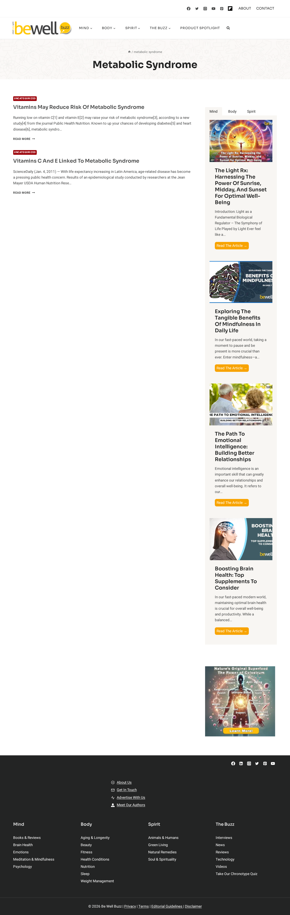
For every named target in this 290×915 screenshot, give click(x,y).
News (220, 845)
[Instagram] (205, 8)
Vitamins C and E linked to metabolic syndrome (76, 161)
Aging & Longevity (95, 837)
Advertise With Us (131, 797)
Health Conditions (95, 859)
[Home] (129, 52)
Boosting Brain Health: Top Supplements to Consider (236, 578)
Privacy (130, 906)
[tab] (213, 111)
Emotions (21, 852)
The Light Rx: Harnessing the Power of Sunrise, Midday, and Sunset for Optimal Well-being (241, 186)
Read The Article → (233, 246)
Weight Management (97, 881)
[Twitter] (197, 8)
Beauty (86, 845)
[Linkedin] (241, 763)
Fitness (86, 852)
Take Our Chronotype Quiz (236, 874)
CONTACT (265, 8)
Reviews (222, 852)
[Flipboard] (230, 8)
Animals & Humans (163, 837)
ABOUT (244, 8)
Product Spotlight (200, 28)
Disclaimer (193, 906)
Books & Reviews (27, 837)
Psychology (22, 866)
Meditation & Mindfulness (33, 859)
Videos (221, 866)
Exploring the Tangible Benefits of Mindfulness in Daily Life (238, 321)
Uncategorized (25, 98)
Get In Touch (127, 790)
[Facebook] (188, 8)
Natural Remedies (162, 852)
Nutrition (88, 866)
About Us (124, 782)
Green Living (158, 845)
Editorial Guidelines (167, 906)
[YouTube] (213, 8)
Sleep (85, 874)
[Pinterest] (221, 8)
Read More (24, 139)
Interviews (224, 837)
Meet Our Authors (131, 805)
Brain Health (23, 845)
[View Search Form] (228, 28)
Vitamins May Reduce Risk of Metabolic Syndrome (78, 107)
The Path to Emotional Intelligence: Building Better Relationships (234, 447)
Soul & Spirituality (162, 859)
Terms (143, 906)
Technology (225, 859)
